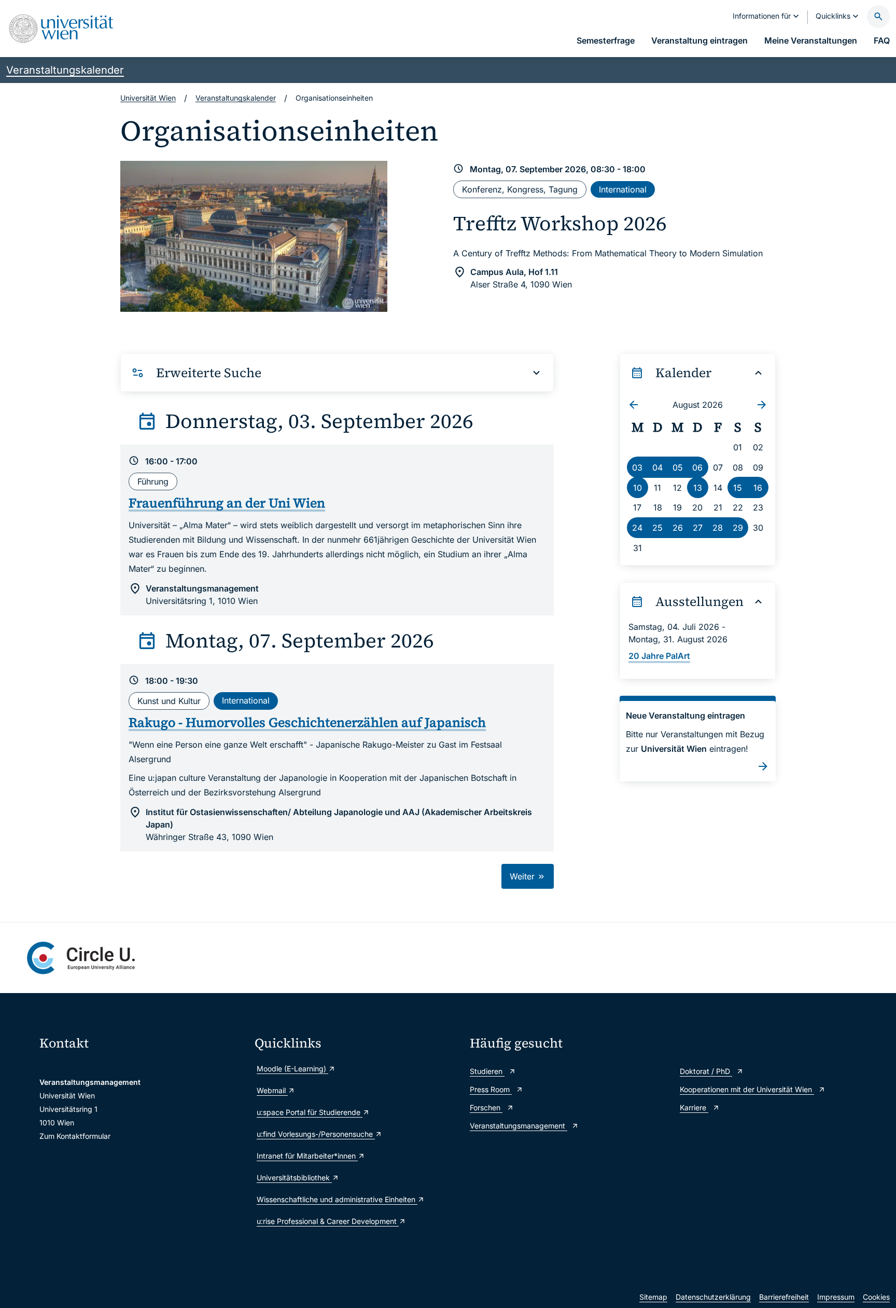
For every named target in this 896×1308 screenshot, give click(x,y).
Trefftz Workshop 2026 (560, 223)
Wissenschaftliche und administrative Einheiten (337, 1199)
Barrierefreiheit (784, 1296)
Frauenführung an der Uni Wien (227, 503)
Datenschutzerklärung (713, 1296)
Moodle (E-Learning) (292, 1068)
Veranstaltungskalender (65, 70)
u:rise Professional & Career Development (328, 1221)
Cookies (876, 1296)
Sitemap (653, 1296)
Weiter (523, 876)
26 (678, 527)
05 (678, 467)
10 (637, 488)
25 (657, 527)
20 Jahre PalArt (659, 656)
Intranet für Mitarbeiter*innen (307, 1155)
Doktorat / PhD (706, 1071)
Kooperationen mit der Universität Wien (747, 1089)
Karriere (694, 1107)
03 (637, 467)
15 (737, 488)
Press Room (491, 1089)
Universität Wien (148, 97)
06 (697, 467)
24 (637, 527)
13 (697, 488)
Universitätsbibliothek (294, 1177)
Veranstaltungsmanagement (518, 1125)
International (623, 189)
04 (657, 467)
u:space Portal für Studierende (309, 1112)
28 (717, 527)
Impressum (836, 1296)
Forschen (486, 1107)
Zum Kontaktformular (74, 1136)
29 (738, 527)
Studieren (487, 1071)
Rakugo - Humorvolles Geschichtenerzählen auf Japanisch (307, 722)
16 (757, 488)
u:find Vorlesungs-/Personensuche (316, 1134)
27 (698, 527)
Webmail (272, 1090)
